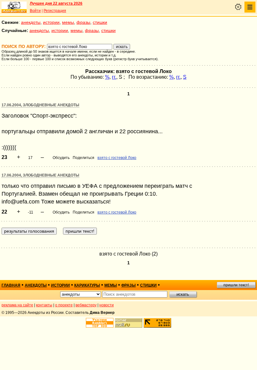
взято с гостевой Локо (116, 158)
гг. (114, 77)
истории (51, 22)
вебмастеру (86, 305)
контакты (44, 305)
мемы (68, 22)
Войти (35, 10)
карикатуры (87, 285)
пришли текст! (236, 285)
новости (106, 305)
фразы (83, 22)
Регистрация (55, 10)
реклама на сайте (17, 305)
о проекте (64, 305)
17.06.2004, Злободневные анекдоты (40, 105)
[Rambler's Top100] (99, 323)
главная (11, 285)
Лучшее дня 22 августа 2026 (56, 3)
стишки (100, 22)
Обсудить (61, 158)
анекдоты (30, 22)
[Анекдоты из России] (14, 7)
